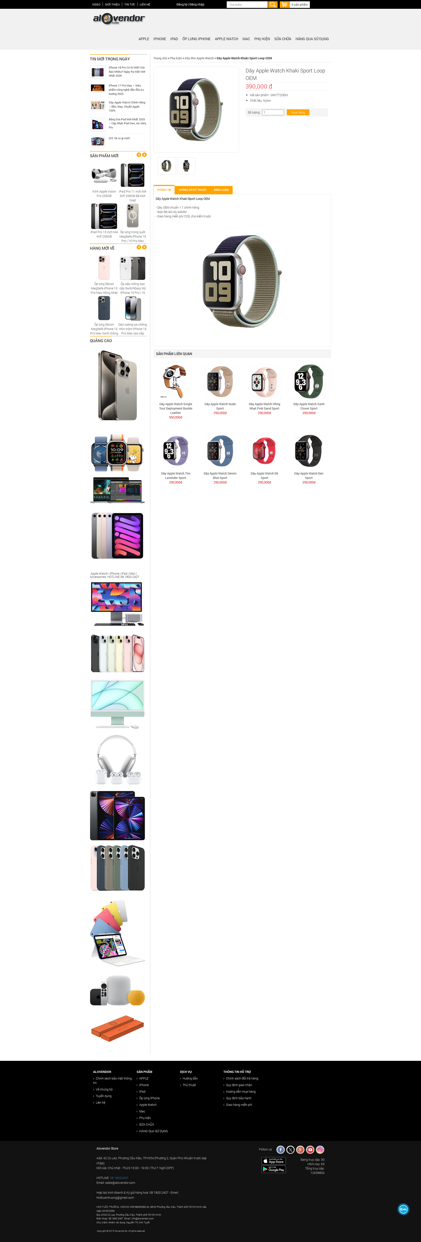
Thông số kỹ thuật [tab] (193, 189)
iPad (174, 38)
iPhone (159, 38)
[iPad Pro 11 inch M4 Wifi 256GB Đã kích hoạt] (133, 175)
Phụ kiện (262, 38)
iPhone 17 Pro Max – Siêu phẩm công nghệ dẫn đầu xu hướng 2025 (126, 89)
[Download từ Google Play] (273, 1169)
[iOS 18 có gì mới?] (97, 141)
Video (96, 4)
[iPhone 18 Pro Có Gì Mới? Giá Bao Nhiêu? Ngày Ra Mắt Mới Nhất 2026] (97, 72)
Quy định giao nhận (239, 1085)
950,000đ (175, 417)
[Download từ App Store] (273, 1161)
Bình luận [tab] (221, 189)
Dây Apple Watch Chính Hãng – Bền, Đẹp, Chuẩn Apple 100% (127, 106)
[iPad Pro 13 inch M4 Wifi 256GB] (104, 215)
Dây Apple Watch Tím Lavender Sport (175, 475)
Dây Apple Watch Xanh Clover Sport (309, 406)
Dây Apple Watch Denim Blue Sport (220, 475)
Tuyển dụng (104, 1096)
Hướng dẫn (190, 1078)
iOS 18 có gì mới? (119, 138)
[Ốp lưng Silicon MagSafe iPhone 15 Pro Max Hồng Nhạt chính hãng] (104, 267)
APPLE (144, 38)
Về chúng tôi (104, 1089)
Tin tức (129, 4)
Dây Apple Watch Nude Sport (220, 406)
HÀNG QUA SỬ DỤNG (312, 38)
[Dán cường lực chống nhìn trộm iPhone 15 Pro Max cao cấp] (133, 308)
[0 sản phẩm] (284, 4)
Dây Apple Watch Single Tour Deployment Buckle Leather (175, 408)
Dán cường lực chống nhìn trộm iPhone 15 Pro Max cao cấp (132, 328)
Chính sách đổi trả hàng (242, 1078)
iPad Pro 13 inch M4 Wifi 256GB (104, 234)
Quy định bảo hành (239, 1098)
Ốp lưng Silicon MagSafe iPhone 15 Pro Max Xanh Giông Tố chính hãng (104, 331)
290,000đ (220, 413)
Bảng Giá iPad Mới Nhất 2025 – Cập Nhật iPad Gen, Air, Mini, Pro (127, 123)
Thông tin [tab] (164, 189)
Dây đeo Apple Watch (199, 58)
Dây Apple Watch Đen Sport (308, 475)
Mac (246, 38)
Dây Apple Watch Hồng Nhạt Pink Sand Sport (264, 406)
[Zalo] (403, 1209)
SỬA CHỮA (282, 38)
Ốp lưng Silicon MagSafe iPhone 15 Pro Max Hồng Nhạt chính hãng (104, 290)
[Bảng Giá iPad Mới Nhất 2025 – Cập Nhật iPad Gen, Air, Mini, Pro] (97, 124)
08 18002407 (119, 1178)
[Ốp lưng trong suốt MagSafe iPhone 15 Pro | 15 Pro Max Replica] (133, 215)
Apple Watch (226, 38)
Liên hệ (145, 4)
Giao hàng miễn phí (239, 1105)
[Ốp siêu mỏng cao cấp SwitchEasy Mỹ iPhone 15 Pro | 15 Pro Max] (133, 267)
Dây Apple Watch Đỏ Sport (264, 475)
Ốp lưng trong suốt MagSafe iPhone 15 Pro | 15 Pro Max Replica (133, 238)
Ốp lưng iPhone (196, 38)
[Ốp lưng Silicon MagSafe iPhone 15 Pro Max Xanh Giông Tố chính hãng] (104, 308)
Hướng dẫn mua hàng (241, 1091)
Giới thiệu (112, 4)
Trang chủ (160, 58)
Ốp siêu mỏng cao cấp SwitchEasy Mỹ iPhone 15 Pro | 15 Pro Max (133, 290)
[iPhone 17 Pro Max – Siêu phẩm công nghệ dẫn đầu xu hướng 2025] (97, 87)
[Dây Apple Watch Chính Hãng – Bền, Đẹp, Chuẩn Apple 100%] (97, 105)
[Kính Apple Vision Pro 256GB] (104, 175)
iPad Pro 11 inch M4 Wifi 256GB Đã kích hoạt (132, 195)
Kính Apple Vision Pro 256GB (104, 193)
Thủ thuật (189, 1085)
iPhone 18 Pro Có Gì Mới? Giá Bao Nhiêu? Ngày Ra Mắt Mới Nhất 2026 (127, 71)
